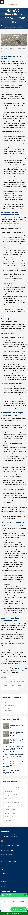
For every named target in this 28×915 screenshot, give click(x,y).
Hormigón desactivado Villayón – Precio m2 (16, 733)
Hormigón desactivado (8, 48)
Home (4, 25)
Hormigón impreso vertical (12, 708)
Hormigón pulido (9, 710)
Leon (18, 806)
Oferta (13, 50)
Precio (20, 50)
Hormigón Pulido (7, 865)
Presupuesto (4, 51)
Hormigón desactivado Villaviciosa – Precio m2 (16, 740)
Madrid (14, 668)
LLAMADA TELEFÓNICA (14, 913)
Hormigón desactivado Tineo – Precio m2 (16, 769)
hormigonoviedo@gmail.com (11, 841)
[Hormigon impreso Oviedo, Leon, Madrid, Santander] (14, 4)
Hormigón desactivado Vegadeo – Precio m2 (16, 755)
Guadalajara (8, 791)
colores (18, 48)
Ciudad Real (8, 787)
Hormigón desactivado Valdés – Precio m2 (16, 762)
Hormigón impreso (10, 705)
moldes (9, 50)
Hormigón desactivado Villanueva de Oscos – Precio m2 (16, 748)
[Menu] (2, 2)
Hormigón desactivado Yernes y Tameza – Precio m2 (17, 725)
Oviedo (16, 50)
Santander (19, 668)
